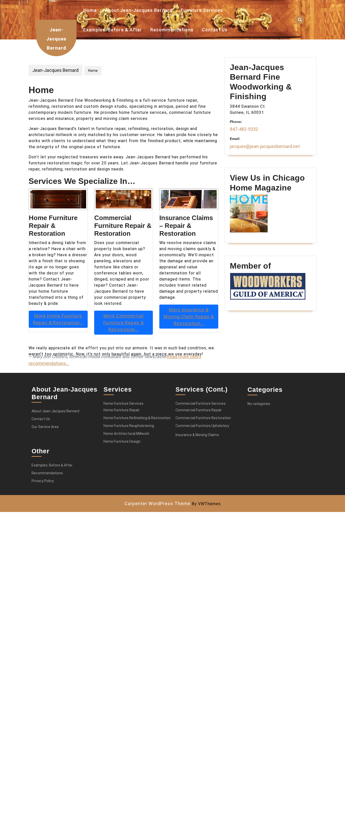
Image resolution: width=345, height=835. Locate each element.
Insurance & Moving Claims (197, 435)
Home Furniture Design (122, 441)
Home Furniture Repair (122, 410)
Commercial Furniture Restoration (203, 418)
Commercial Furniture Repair (199, 410)
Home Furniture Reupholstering (129, 426)
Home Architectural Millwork (126, 434)
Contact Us (215, 29)
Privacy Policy (43, 481)
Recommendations (171, 29)
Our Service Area (45, 427)
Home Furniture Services (123, 403)
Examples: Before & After (112, 29)
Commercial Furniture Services (201, 403)
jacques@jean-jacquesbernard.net (265, 146)
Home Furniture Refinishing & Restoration (137, 418)
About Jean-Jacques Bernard (138, 10)
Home (90, 10)
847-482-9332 (244, 129)
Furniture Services (202, 10)
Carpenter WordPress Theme (157, 503)
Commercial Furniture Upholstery (202, 426)
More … (58, 319)
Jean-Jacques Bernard (56, 39)
